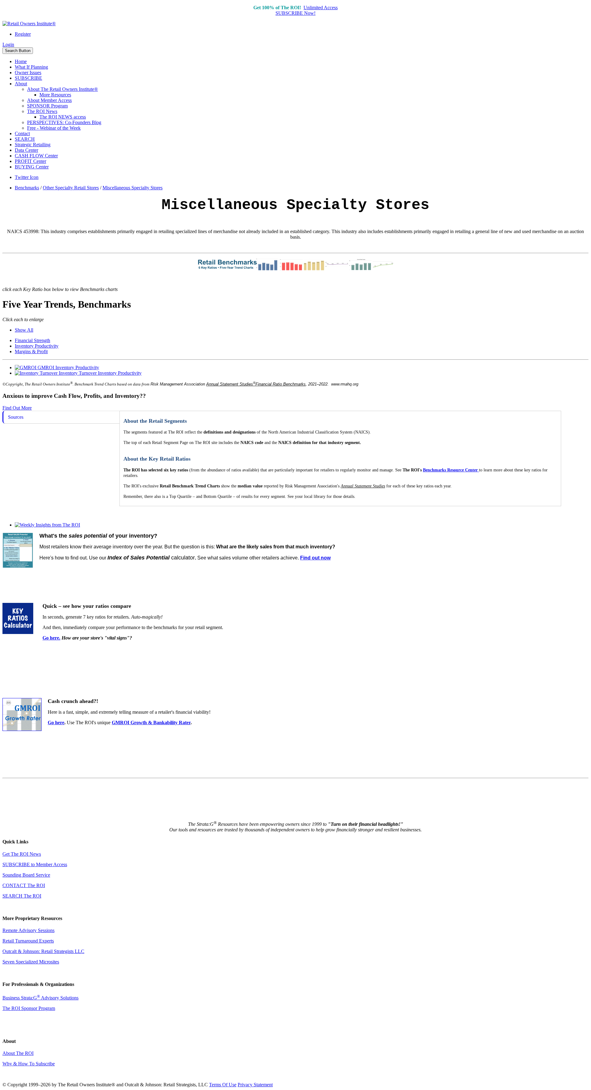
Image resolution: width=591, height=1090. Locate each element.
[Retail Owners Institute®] (29, 23)
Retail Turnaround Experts (28, 940)
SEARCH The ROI (21, 895)
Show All (24, 330)
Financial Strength (32, 340)
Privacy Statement (255, 1084)
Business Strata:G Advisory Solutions (40, 997)
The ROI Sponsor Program (28, 1008)
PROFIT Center (30, 161)
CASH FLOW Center (36, 155)
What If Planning (31, 67)
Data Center (26, 150)
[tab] (61, 417)
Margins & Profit (31, 351)
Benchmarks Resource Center (450, 470)
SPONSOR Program (47, 105)
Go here (56, 722)
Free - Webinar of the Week (54, 128)
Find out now (315, 557)
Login (8, 44)
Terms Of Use (222, 1084)
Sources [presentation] (15, 417)
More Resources (55, 94)
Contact (22, 133)
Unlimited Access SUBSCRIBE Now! (306, 10)
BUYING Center (32, 166)
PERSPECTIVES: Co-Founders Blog (64, 122)
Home (21, 61)
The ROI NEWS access (62, 116)
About (21, 83)
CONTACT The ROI (23, 885)
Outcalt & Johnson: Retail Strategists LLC (43, 951)
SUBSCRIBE (28, 78)
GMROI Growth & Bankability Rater (151, 722)
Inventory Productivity (36, 346)
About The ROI (18, 1053)
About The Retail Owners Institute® (62, 89)
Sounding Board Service (26, 875)
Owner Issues (28, 72)
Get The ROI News (21, 854)
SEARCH (25, 139)
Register (23, 34)
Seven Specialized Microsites (30, 961)
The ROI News (42, 111)
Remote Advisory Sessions (28, 930)
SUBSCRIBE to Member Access (34, 864)
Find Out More (17, 407)
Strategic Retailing (32, 144)
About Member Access (49, 100)
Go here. (51, 637)
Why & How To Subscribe (28, 1063)
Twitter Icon (26, 177)
